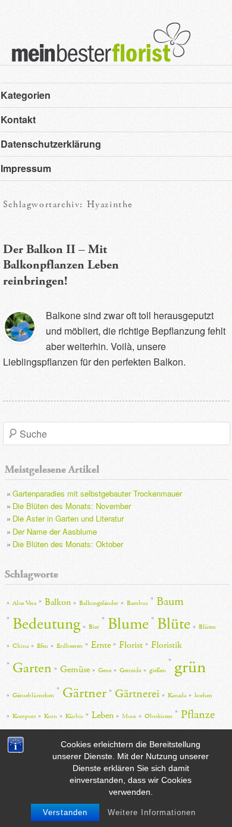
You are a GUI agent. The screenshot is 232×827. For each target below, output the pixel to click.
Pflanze (198, 714)
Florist (131, 645)
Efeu (42, 646)
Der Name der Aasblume (54, 531)
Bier (94, 627)
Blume (128, 624)
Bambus (137, 603)
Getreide (130, 670)
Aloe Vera (24, 603)
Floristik (166, 645)
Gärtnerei (137, 693)
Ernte (101, 645)
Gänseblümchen (33, 695)
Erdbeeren (70, 646)
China (20, 646)
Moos (129, 716)
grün (190, 667)
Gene (104, 670)
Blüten (207, 627)
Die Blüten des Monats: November (71, 505)
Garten (32, 668)
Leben (103, 715)
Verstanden (65, 812)
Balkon (58, 602)
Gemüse (75, 669)
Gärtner (84, 693)
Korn (50, 716)
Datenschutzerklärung (51, 144)
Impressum (26, 168)
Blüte (173, 624)
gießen (157, 670)
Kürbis (74, 716)
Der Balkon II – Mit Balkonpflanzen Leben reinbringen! (61, 265)
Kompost (24, 716)
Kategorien (26, 95)
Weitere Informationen (152, 812)
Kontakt (18, 119)
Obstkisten (159, 716)
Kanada (177, 695)
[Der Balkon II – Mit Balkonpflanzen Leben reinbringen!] (19, 327)
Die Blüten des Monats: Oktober (67, 544)
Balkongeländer (98, 603)
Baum (170, 601)
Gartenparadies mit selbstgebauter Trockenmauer (97, 493)
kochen (203, 695)
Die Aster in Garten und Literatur (68, 518)
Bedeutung (46, 624)
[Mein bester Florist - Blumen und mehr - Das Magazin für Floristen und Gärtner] (95, 51)
